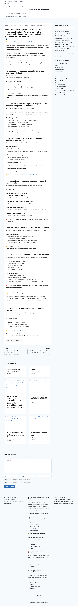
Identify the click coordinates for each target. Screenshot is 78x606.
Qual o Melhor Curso (60, 73)
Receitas (23, 13)
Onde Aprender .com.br (61, 75)
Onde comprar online (60, 77)
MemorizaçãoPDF (34, 526)
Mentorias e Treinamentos (13, 13)
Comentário (7, 460)
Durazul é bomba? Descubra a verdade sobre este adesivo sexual (38, 434)
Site (38, 476)
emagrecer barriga (60, 94)
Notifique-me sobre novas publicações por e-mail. (18, 482)
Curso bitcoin (58, 82)
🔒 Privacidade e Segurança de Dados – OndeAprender (14, 502)
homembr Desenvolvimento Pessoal (64, 90)
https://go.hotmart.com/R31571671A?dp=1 (25, 42)
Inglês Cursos (33, 528)
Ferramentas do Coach (36, 565)
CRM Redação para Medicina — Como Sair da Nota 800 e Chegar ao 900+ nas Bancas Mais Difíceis (40, 351)
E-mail (23, 476)
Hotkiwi (32, 584)
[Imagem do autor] (6, 39)
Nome (6, 476)
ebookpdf (32, 522)
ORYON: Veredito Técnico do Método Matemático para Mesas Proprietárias (64, 55)
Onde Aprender (10, 10)
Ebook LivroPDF (59, 67)
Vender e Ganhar (34, 563)
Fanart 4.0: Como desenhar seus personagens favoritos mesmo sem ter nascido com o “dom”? (39, 397)
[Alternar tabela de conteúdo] (20, 340)
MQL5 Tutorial (33, 567)
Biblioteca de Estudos (20, 10)
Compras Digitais (59, 69)
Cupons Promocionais (35, 586)
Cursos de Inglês (59, 88)
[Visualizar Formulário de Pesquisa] (73, 9)
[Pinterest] (40, 596)
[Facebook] (38, 596)
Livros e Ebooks (10, 16)
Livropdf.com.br (34, 524)
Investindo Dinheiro (60, 84)
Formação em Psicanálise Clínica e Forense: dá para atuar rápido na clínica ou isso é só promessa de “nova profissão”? (15, 351)
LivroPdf (57, 65)
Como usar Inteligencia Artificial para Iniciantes (13, 2)
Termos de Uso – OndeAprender (12, 497)
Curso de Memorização (61, 86)
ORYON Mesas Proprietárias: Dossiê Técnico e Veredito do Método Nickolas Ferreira (64, 48)
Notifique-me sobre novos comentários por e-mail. (18, 479)
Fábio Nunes (10, 410)
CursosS (32, 548)
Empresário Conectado (36, 561)
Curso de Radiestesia (60, 92)
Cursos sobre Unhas (60, 80)
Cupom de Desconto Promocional (63, 78)
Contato (6, 505)
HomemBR (32, 588)
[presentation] (15, 386)
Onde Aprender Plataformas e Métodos (16, 6)
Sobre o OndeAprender (9, 499)
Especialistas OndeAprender (15, 39)
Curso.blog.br (58, 71)
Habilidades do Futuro (20, 16)
